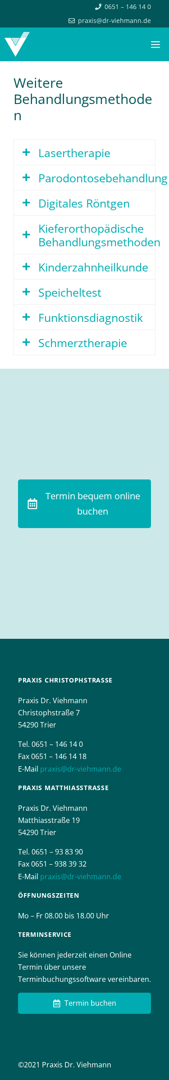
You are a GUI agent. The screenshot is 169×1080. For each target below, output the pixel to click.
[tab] (84, 152)
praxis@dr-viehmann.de (114, 20)
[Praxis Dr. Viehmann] (17, 44)
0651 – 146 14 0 (128, 6)
